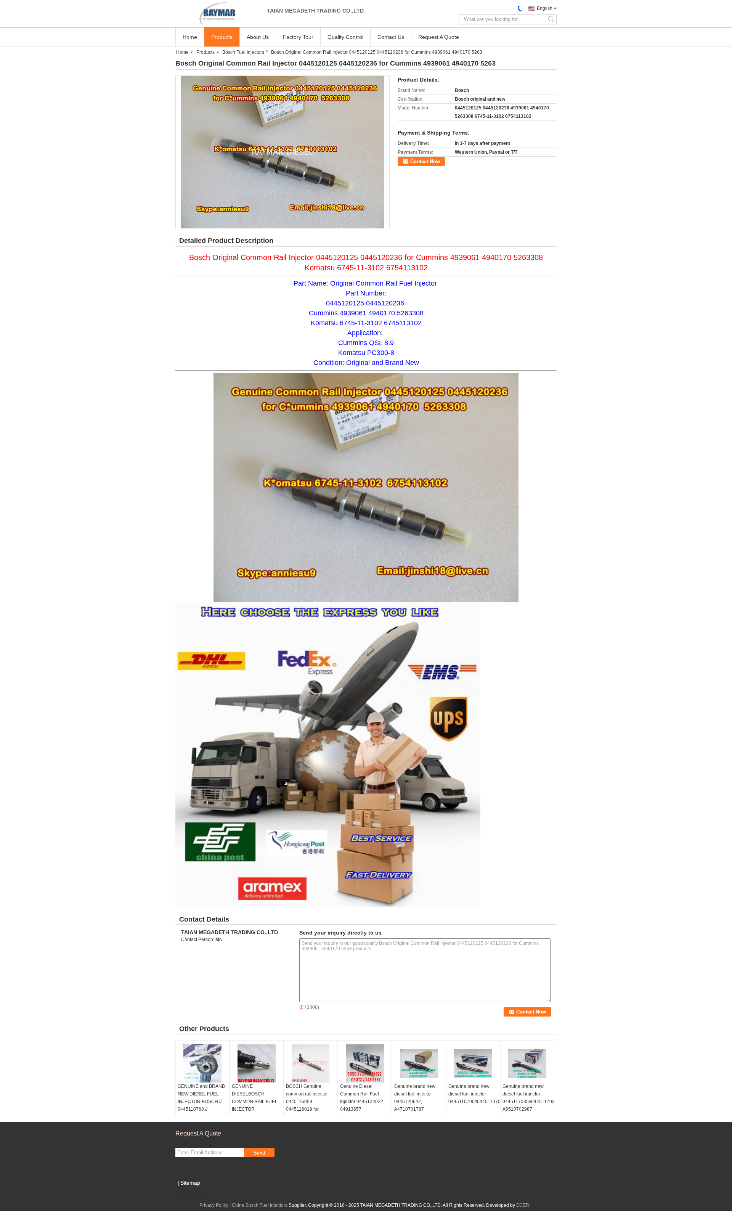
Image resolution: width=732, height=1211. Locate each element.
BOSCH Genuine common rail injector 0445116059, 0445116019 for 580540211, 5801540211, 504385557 (307, 1109)
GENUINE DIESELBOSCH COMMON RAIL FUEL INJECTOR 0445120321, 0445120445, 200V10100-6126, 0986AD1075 (255, 1113)
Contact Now (425, 161)
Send (259, 1153)
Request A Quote (438, 37)
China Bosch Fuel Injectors (259, 1205)
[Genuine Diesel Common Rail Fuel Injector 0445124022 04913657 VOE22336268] (365, 1063)
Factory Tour (298, 37)
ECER (522, 1205)
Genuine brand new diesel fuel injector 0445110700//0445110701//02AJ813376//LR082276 (474, 1094)
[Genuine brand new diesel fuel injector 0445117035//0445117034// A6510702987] (527, 1063)
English (544, 8)
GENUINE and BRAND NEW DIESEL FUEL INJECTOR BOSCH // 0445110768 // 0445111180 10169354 (202, 1101)
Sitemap (190, 1183)
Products (222, 37)
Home (190, 37)
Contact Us (390, 37)
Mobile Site (191, 1192)
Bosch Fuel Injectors (243, 52)
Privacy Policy (213, 1205)
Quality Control (345, 37)
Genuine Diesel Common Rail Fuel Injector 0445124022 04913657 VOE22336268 (361, 1101)
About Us (258, 37)
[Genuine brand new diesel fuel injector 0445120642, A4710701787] (419, 1063)
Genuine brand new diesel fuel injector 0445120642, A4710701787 (414, 1098)
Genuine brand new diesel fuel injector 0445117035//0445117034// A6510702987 (528, 1098)
